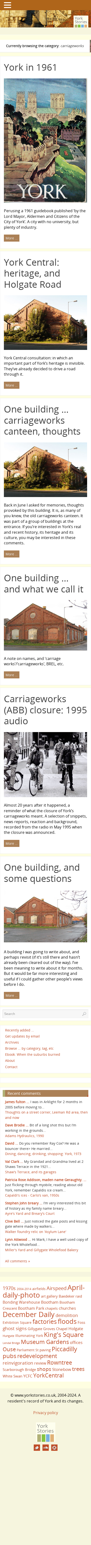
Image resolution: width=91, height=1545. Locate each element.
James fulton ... (17, 1101)
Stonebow (61, 1369)
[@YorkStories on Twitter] (37, 1447)
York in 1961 (31, 67)
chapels (51, 1308)
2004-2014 (24, 1289)
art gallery (49, 1296)
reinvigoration (18, 1363)
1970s (9, 1288)
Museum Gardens (45, 1342)
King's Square (64, 1334)
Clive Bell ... (14, 1221)
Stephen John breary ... (23, 1203)
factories (45, 1321)
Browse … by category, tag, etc (29, 1048)
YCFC (27, 1376)
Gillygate (35, 1328)
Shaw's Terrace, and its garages (30, 1172)
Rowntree (59, 1362)
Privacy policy (45, 1412)
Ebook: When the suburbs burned (32, 1054)
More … (12, 238)
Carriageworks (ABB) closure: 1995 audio (45, 709)
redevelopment (37, 1356)
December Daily (29, 1314)
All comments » (17, 1261)
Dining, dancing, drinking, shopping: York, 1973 (43, 1153)
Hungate (8, 1336)
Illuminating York (29, 1335)
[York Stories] (45, 1440)
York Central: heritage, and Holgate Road (32, 273)
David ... (11, 1143)
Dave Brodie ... (17, 1125)
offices (76, 1342)
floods (67, 1321)
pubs (9, 1356)
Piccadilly (64, 1349)
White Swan (12, 1376)
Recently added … (19, 1030)
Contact (11, 1066)
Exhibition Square (17, 1322)
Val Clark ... (14, 1161)
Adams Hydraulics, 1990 (24, 1135)
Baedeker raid (70, 1296)
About (10, 1060)
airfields (39, 1288)
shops (44, 1369)
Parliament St (28, 1350)
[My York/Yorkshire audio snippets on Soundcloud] (45, 1447)
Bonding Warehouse (21, 1302)
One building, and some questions (42, 873)
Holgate (75, 1328)
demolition (67, 1315)
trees (78, 1368)
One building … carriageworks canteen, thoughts (42, 420)
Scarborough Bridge (19, 1369)
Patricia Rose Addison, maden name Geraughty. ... (45, 1179)
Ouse (9, 1349)
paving (45, 1349)
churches (67, 1308)
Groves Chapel (55, 1328)
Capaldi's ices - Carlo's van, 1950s (32, 1195)
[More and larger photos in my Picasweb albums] (54, 1447)
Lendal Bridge (11, 1343)
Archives (12, 1042)
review (40, 1363)
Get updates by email (22, 1036)
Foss (81, 1322)
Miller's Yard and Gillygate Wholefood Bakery (41, 1250)
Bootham (49, 1302)
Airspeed (56, 1288)
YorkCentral (48, 1375)
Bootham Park (31, 1308)
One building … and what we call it (43, 583)
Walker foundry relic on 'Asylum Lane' (35, 1231)
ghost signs (15, 1328)
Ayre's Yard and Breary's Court (30, 1213)
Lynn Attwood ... (18, 1239)
